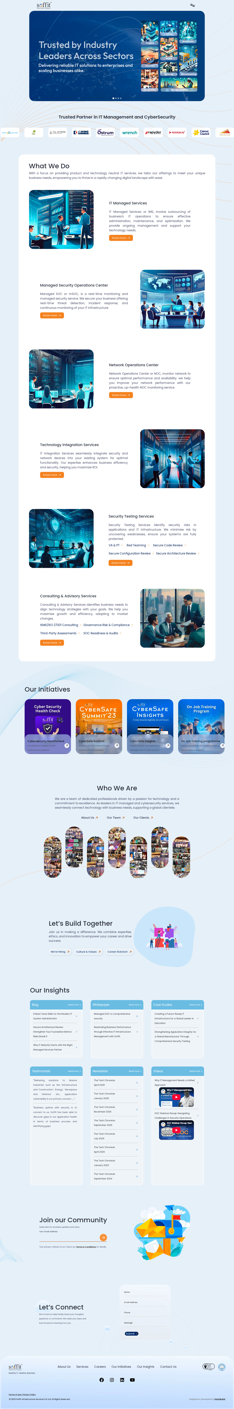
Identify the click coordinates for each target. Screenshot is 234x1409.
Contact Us (168, 1367)
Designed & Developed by (207, 1399)
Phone (127, 1312)
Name (127, 1292)
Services (82, 1367)
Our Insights (145, 1367)
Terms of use (15, 1394)
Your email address (48, 1231)
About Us (64, 1367)
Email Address (130, 1302)
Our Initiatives (121, 1367)
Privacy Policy (29, 1394)
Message (128, 1322)
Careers (100, 1367)
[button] (113, 98)
